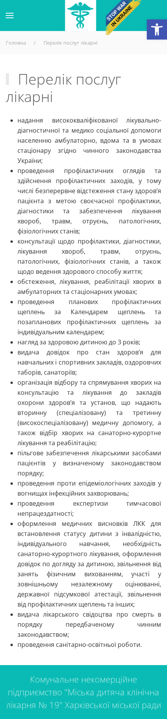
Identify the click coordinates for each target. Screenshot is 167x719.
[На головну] (80, 15)
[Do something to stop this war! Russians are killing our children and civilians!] (123, 17)
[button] (157, 29)
